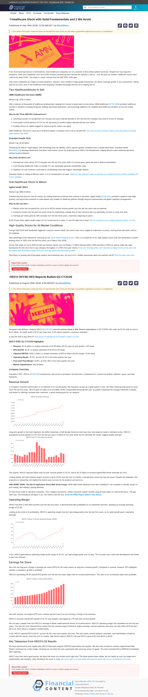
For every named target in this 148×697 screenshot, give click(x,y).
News (21, 13)
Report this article (20, 269)
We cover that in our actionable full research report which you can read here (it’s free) (96, 659)
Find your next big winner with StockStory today (56, 251)
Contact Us (69, 2)
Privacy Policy (89, 694)
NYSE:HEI (47, 329)
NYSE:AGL (106, 196)
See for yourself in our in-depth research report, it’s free (112, 220)
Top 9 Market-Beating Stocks (62, 238)
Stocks (13, 13)
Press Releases (62, 13)
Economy (37, 13)
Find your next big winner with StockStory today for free (101, 248)
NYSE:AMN (114, 104)
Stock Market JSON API (85, 681)
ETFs (28, 13)
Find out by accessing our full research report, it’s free (57, 337)
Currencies (49, 13)
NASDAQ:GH (15, 150)
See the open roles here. (125, 255)
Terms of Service (106, 694)
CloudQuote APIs (56, 2)
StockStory (63, 25)
